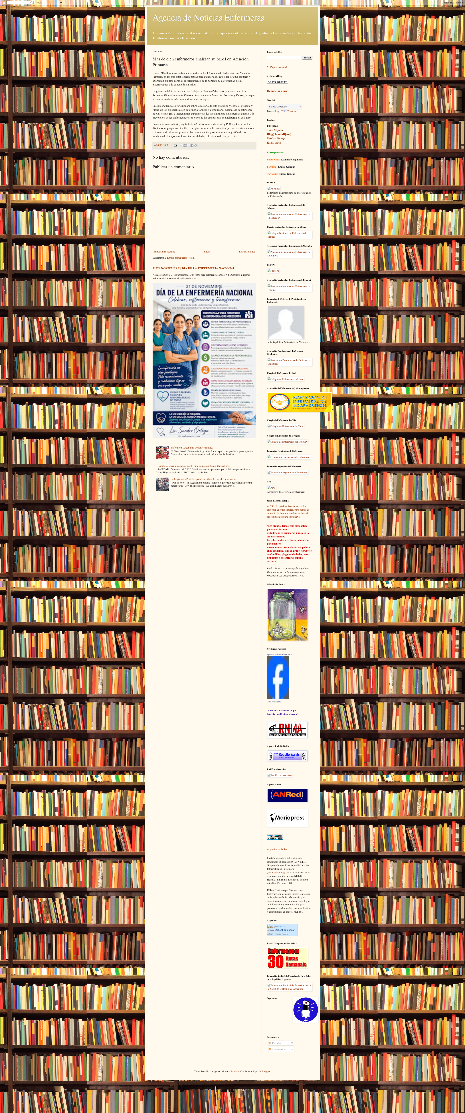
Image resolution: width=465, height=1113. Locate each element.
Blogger (266, 1071)
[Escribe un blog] (185, 145)
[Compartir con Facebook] (192, 145)
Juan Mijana (275, 130)
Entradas (276, 1043)
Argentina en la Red (277, 849)
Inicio (207, 251)
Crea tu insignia (274, 702)
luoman (235, 1071)
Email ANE (274, 142)
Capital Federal (281, 934)
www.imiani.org (276, 872)
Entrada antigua (247, 251)
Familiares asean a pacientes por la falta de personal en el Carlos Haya (194, 466)
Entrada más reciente (164, 251)
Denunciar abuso (277, 91)
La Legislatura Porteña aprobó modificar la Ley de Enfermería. (203, 479)
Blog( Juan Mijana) (279, 134)
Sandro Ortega (276, 138)
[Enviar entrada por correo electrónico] (175, 145)
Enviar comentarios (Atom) (181, 257)
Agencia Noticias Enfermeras (280, 654)
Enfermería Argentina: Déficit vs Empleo (192, 447)
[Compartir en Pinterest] (195, 145)
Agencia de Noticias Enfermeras (208, 17)
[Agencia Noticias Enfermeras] (278, 698)
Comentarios (278, 1049)
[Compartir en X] (189, 145)
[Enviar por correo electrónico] (182, 145)
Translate (291, 111)
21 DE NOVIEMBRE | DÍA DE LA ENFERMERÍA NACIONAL (194, 268)
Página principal (278, 67)
